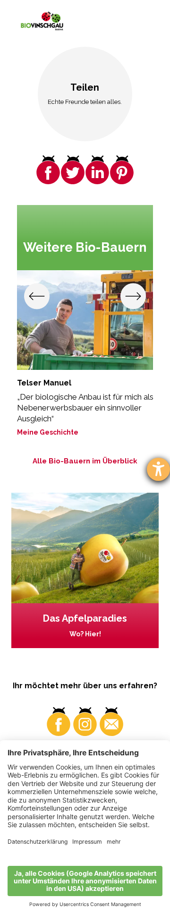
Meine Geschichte (47, 432)
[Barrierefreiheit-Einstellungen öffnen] (158, 469)
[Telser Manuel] (85, 320)
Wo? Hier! (85, 634)
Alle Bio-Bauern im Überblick (85, 461)
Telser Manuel (44, 382)
